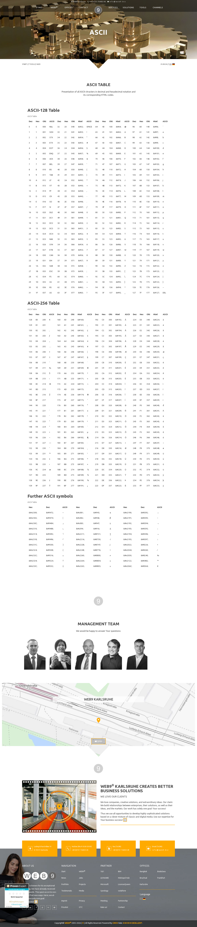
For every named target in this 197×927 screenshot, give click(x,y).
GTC (81, 907)
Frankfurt (161, 878)
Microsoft (105, 884)
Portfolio (65, 884)
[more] (125, 820)
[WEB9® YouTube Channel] (42, 907)
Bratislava (161, 871)
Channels (158, 7)
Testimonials (66, 891)
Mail (99, 741)
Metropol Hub (124, 878)
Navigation (68, 865)
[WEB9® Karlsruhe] (39, 875)
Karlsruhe (144, 884)
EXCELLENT (136, 923)
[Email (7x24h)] (148, 849)
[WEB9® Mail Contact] (54, 907)
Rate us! (104, 907)
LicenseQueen (124, 884)
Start (39, 7)
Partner (106, 865)
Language (145, 894)
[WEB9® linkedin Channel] (30, 907)
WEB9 (54, 7)
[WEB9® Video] (59, 806)
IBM (119, 871)
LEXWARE (105, 878)
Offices (69, 7)
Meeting (104, 901)
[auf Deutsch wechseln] (173, 64)
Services (113, 7)
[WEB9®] (98, 7)
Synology (104, 891)
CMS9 (115, 923)
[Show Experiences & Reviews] (17, 896)
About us (28, 865)
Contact (83, 7)
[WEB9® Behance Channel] (48, 907)
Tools (143, 7)
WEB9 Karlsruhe (79, 1)
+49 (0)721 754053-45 (97, 1)
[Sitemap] (83, 923)
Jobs (81, 878)
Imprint (64, 901)
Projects (82, 884)
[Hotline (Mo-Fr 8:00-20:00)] (68, 849)
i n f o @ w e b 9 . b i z (117, 1)
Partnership (123, 901)
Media (81, 891)
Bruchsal (143, 878)
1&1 (102, 871)
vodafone (122, 891)
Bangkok (143, 871)
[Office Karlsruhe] (30, 849)
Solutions (128, 7)
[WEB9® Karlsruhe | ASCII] (98, 601)
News (63, 878)
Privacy (82, 901)
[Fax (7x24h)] (109, 849)
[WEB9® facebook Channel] (36, 907)
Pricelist (64, 907)
